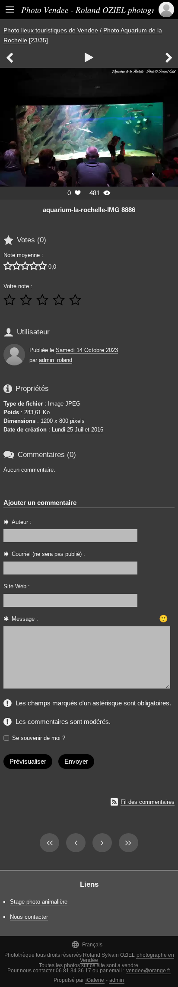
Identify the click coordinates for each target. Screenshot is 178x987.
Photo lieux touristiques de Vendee (50, 30)
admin (116, 980)
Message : (25, 619)
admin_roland (55, 360)
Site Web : (16, 586)
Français (86, 944)
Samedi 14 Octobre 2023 (87, 350)
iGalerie (95, 980)
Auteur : (22, 522)
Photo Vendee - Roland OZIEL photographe (96, 9)
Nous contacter (29, 917)
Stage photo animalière (38, 901)
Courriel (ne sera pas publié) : (48, 554)
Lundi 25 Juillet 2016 (77, 429)
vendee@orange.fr (148, 970)
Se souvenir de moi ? (38, 738)
